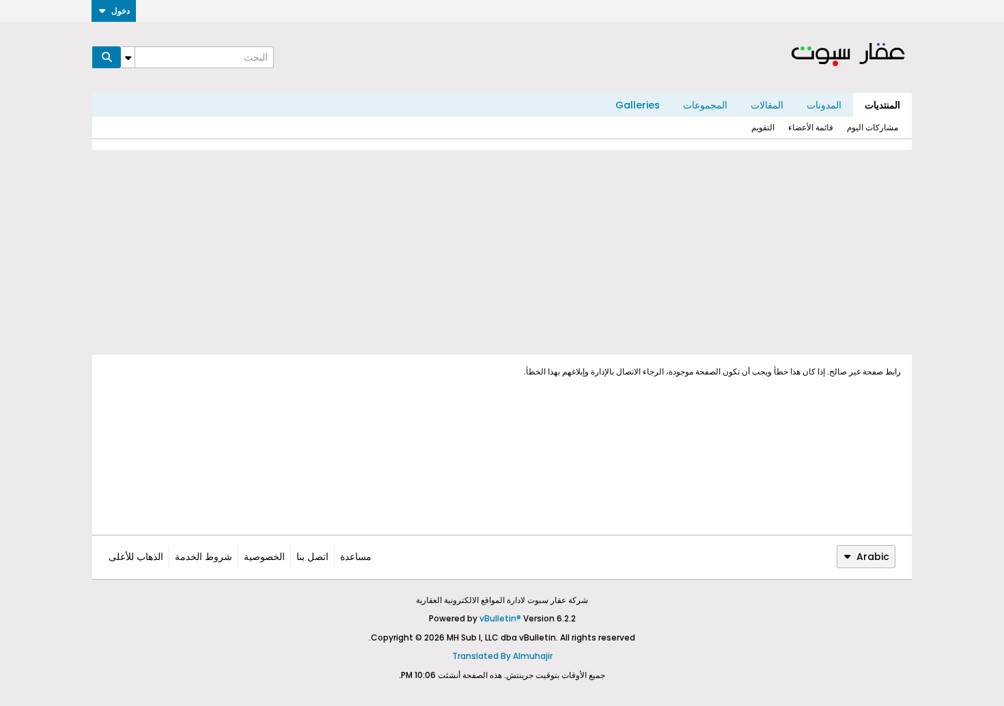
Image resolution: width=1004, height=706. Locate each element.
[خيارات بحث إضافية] (127, 57)
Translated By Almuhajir (502, 656)
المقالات (767, 105)
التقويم (763, 127)
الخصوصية (264, 556)
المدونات (824, 105)
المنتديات (882, 105)
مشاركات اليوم (872, 127)
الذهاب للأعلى (136, 556)
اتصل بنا (312, 556)
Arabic (872, 556)
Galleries (637, 105)
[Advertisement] (502, 252)
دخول (120, 10)
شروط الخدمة (203, 556)
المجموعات (705, 105)
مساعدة (356, 556)
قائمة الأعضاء (810, 127)
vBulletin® (500, 618)
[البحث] (106, 57)
